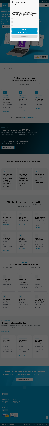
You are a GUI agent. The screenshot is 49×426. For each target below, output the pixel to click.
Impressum (24, 39)
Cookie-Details (29, 39)
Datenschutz (20, 39)
